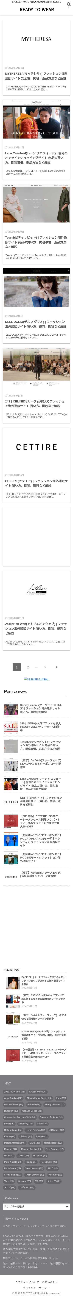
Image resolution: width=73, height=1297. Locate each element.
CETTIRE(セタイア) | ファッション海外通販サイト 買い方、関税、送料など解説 (41, 801)
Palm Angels (12, 1162)
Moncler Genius (31, 1149)
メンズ (9, 1187)
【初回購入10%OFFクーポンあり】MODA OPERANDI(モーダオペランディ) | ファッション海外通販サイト (40, 840)
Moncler (10, 1149)
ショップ (53, 1181)
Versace (24, 1181)
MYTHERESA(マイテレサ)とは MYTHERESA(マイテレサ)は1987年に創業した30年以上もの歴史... (35, 88)
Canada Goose (32, 1111)
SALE (52, 1168)
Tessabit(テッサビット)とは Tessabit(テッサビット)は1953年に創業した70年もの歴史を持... (35, 257)
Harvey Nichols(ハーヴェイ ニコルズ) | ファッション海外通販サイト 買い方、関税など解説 (41, 708)
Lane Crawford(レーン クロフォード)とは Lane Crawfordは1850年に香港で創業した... (35, 172)
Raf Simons (49, 1162)
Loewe (41, 1136)
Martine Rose (53, 1143)
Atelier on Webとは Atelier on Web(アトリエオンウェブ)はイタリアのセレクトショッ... (35, 643)
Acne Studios (13, 1098)
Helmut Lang (12, 1130)
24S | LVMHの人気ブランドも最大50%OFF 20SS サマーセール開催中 (40, 727)
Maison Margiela (14, 1143)
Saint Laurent (34, 1168)
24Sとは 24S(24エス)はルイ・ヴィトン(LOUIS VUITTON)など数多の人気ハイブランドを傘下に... (36, 416)
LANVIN (25, 1136)
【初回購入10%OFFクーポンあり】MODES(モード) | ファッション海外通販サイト (40, 858)
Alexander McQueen (39, 1098)
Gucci (42, 1123)
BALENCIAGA (13, 1104)
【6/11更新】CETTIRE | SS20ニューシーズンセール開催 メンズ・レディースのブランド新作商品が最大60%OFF (40, 821)
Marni (35, 1143)
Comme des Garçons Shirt (19, 1117)
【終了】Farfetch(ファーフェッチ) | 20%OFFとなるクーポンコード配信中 (40, 764)
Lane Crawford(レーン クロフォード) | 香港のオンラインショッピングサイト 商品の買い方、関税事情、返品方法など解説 (40, 784)
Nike (8, 1155)
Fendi (9, 1123)
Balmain (33, 1104)
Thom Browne (35, 1175)
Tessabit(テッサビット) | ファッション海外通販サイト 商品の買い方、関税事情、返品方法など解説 (40, 745)
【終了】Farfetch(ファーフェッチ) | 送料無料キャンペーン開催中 (40, 874)
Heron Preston (35, 1130)
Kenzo (9, 1136)
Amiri (61, 1098)
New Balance (55, 1149)
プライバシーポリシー (36, 1288)
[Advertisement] (36, 536)
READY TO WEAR (37, 9)
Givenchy (26, 1123)
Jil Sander (56, 1130)
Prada (31, 1162)
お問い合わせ (50, 1282)
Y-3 (39, 1181)
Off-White (40, 1155)
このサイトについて (27, 1282)
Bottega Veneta (54, 1104)
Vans (9, 1181)
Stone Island (12, 1175)
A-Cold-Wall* (37, 1092)
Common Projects (51, 1117)
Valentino (55, 1175)
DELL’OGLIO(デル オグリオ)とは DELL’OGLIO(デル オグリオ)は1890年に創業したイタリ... (35, 336)
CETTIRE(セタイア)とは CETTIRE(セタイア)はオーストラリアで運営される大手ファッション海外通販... (35, 495)
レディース (26, 1187)
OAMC (23, 1155)
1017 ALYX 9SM (14, 1092)
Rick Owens (12, 1168)
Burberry (11, 1111)
